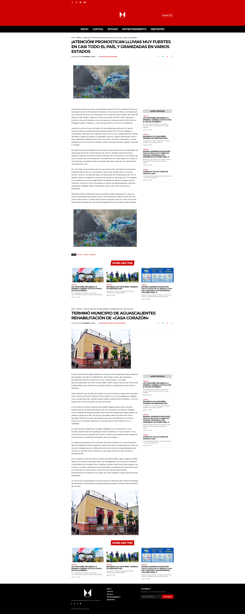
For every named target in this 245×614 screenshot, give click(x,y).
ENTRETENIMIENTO (113, 597)
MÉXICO (79, 37)
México (93, 254)
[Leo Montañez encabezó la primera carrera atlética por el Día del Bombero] (87, 275)
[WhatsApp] (172, 57)
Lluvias (86, 254)
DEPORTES (111, 600)
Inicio (73, 37)
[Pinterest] (167, 57)
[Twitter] (80, 2)
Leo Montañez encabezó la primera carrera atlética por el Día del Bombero (157, 120)
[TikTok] (78, 604)
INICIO (109, 589)
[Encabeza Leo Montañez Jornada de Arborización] (122, 275)
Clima (80, 254)
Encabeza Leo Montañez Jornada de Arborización (155, 137)
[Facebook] (72, 2)
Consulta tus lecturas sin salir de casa (155, 172)
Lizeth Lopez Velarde (108, 56)
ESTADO (110, 594)
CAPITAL (145, 116)
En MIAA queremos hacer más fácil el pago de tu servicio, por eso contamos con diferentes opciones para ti (156, 154)
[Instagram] (76, 2)
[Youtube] (84, 2)
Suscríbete (168, 596)
